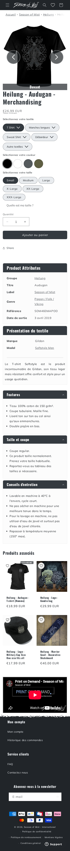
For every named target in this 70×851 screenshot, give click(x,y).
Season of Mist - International (40, 827)
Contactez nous (17, 772)
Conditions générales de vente (37, 843)
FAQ (10, 764)
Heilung (40, 278)
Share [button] (10, 248)
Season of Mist (45, 292)
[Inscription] (57, 796)
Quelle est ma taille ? (20, 205)
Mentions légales (54, 837)
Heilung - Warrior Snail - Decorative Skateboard (50, 654)
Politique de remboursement (26, 837)
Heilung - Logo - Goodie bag (49, 599)
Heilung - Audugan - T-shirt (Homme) (18, 599)
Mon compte (15, 731)
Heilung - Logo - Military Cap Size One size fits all (16, 654)
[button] (7, 5)
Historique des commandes (25, 740)
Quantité (8, 214)
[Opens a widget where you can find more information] (53, 844)
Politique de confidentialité (37, 831)
